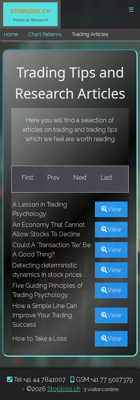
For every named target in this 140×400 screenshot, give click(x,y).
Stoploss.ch (63, 389)
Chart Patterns (44, 34)
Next (80, 177)
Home (11, 34)
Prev (53, 177)
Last (106, 177)
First (27, 177)
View (114, 209)
